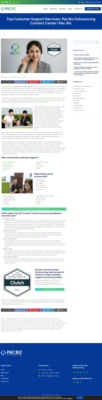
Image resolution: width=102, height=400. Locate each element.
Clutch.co (48, 280)
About (70, 9)
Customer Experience (20, 77)
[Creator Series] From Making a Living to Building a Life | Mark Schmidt (86, 68)
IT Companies (40, 166)
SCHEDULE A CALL (93, 9)
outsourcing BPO (18, 329)
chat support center (13, 321)
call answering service (11, 319)
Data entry (6, 204)
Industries (53, 9)
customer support (22, 323)
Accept (79, 397)
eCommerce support (42, 187)
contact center (43, 321)
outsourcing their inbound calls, (47, 98)
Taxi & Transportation (9, 162)
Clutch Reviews (28, 321)
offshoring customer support (43, 327)
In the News (4, 378)
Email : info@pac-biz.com (50, 376)
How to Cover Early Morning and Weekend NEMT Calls (86, 63)
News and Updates (79, 98)
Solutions (62, 9)
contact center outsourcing (55, 321)
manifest (3, 327)
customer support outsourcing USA (54, 325)
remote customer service (15, 331)
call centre (51, 319)
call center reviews (42, 319)
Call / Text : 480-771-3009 (50, 373)
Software (76, 103)
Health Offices (7, 164)
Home (46, 9)
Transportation (78, 105)
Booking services (41, 200)
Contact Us (78, 9)
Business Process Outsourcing (83, 86)
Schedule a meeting (30, 302)
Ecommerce (77, 93)
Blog (2, 375)
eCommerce (6, 168)
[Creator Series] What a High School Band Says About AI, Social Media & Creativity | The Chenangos (86, 73)
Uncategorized (78, 108)
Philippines (46, 329)
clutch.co (35, 321)
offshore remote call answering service (17, 327)
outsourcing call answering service (32, 329)
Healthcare (77, 96)
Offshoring (31, 327)
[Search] (97, 42)
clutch (21, 321)
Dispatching (39, 189)
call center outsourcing (30, 319)
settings (69, 398)
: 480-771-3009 (95, 2)
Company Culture (79, 89)
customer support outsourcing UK (15, 325)
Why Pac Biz (5, 373)
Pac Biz (34, 225)
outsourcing (9, 329)
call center (20, 319)
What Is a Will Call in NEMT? (82, 55)
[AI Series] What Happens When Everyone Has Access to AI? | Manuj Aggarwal (86, 58)
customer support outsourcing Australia (38, 323)
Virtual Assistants (79, 110)
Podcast (76, 100)
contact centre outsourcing (8, 323)
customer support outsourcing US (34, 325)
